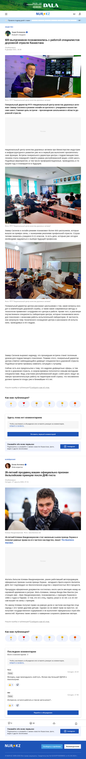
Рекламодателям (72, 746)
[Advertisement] (43, 131)
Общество (9, 27)
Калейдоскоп (10, 459)
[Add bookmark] (76, 724)
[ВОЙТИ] (80, 14)
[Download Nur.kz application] (43, 5)
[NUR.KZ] (43, 14)
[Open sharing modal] (54, 723)
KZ (74, 14)
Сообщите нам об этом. (40, 388)
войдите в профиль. (17, 426)
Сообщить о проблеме (52, 746)
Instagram (71, 446)
